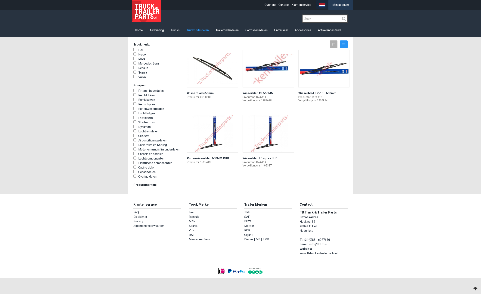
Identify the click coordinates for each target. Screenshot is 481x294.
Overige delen (147, 176)
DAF (141, 50)
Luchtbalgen (146, 113)
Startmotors (146, 122)
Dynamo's (144, 127)
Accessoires (285, 30)
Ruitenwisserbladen (151, 109)
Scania (142, 72)
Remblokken (146, 95)
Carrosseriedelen (243, 30)
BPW (247, 221)
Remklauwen (146, 100)
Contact (283, 5)
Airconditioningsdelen (152, 140)
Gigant (248, 235)
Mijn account (340, 5)
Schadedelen (147, 172)
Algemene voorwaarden (148, 226)
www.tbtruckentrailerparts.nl (318, 253)
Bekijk (232, 107)
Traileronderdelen (215, 30)
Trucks (167, 30)
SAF (247, 217)
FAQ (136, 212)
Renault (143, 68)
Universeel (265, 30)
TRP (247, 212)
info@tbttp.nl (318, 244)
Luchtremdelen (148, 131)
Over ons (270, 5)
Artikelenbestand (309, 30)
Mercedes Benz (148, 63)
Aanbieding (151, 30)
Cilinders (143, 136)
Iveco (142, 54)
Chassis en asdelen (150, 154)
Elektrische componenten (155, 163)
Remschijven (146, 104)
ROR (247, 230)
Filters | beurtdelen (151, 91)
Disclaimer (140, 217)
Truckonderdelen (188, 30)
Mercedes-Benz (199, 239)
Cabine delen (146, 167)
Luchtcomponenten (151, 158)
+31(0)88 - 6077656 (316, 240)
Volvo (142, 77)
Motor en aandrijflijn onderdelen (158, 149)
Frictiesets (145, 118)
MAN (141, 59)
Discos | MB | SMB (256, 239)
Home (135, 30)
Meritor (249, 226)
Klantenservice (301, 5)
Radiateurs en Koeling (152, 145)
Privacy (138, 221)
